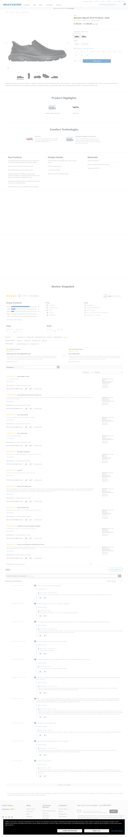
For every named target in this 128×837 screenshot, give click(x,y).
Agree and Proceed (70, 831)
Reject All (97, 831)
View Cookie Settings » (117, 831)
